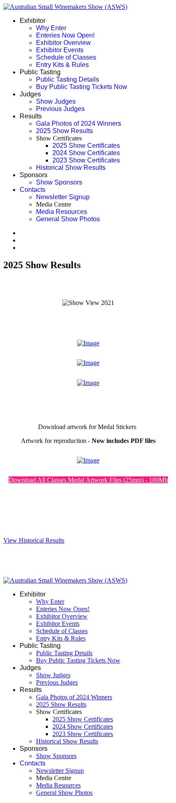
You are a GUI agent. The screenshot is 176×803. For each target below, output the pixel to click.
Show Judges (56, 101)
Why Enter (51, 27)
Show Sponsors (59, 182)
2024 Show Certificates (86, 152)
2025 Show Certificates (86, 145)
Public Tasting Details (67, 79)
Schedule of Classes (66, 57)
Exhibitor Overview (63, 42)
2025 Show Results (64, 130)
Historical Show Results (71, 167)
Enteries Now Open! (65, 35)
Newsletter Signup (63, 197)
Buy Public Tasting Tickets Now (81, 86)
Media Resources (61, 211)
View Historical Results (33, 540)
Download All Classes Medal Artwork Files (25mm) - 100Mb (88, 479)
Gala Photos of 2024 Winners (78, 123)
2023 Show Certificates (86, 160)
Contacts (32, 189)
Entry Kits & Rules (62, 64)
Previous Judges (60, 108)
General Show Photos (68, 219)
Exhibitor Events (59, 50)
